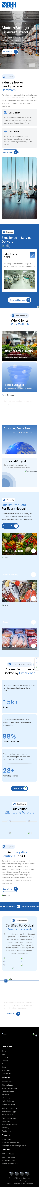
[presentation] (3, 246)
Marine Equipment (8, 1101)
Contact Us (10, 1014)
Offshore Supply (7, 1085)
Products (5, 1057)
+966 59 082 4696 (8, 1157)
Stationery (5, 1128)
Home (4, 1051)
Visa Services (6, 1131)
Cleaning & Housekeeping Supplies (14, 1146)
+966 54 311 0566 (8, 1154)
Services (5, 1061)
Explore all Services (17, 300)
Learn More (7, 54)
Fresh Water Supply (8, 1104)
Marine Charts (6, 1121)
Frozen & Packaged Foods (11, 1142)
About (4, 1054)
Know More (7, 152)
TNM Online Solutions (24, 1183)
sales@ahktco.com (8, 1160)
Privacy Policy (6, 1073)
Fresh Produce (7, 1139)
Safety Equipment (8, 1098)
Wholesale (5, 1095)
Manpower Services (9, 1118)
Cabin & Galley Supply (9, 1088)
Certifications (6, 1070)
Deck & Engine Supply (9, 1108)
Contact (4, 1064)
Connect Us (7, 526)
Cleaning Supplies (8, 1091)
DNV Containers (7, 1115)
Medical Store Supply (9, 1112)
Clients (4, 1067)
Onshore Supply (7, 1082)
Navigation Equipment (9, 1124)
